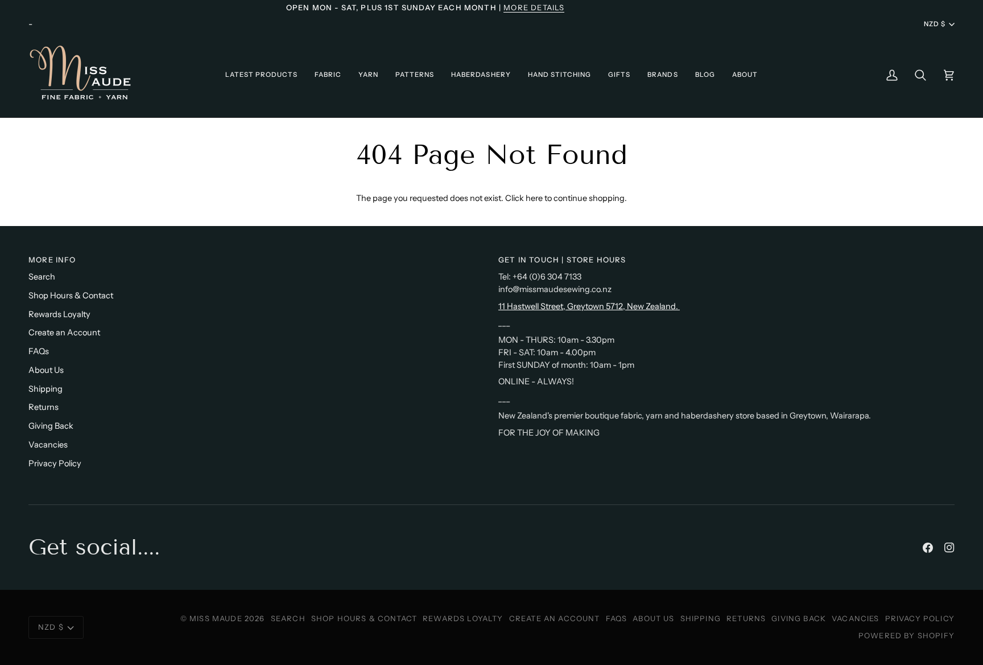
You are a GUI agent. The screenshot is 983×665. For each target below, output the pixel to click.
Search (41, 277)
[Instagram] (949, 548)
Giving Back (50, 426)
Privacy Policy (54, 463)
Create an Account (64, 332)
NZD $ (934, 24)
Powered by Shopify (906, 635)
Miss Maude (215, 618)
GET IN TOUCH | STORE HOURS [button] (562, 259)
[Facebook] (928, 548)
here (534, 198)
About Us (46, 370)
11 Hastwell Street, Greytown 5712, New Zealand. (589, 306)
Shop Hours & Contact (70, 295)
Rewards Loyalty (59, 314)
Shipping (45, 389)
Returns (43, 407)
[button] (261, 74)
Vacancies (48, 445)
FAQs (38, 351)
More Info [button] (52, 259)
